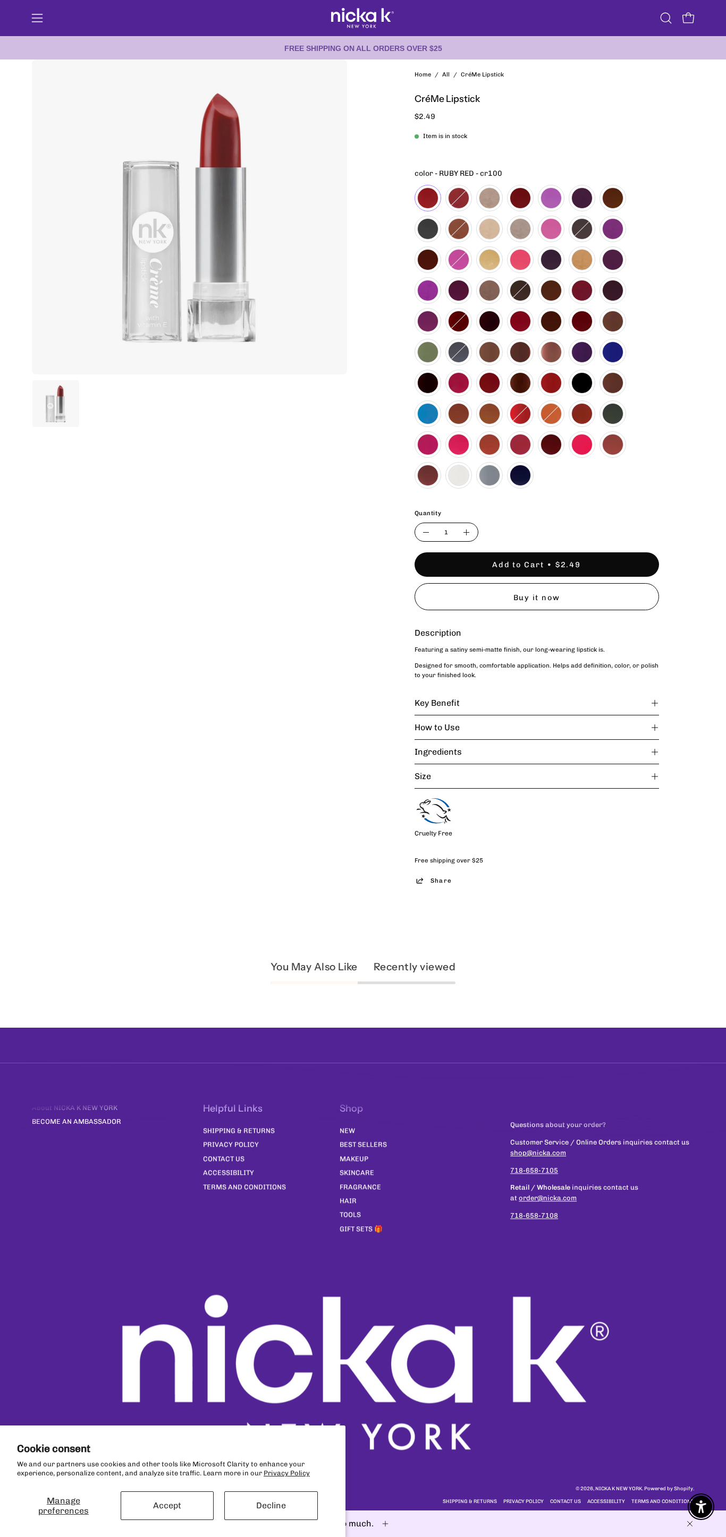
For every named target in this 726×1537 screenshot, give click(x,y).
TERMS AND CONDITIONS (244, 1186)
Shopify (683, 1488)
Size (423, 776)
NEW (347, 1130)
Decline (271, 1505)
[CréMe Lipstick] (56, 404)
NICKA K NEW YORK (618, 1488)
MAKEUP (354, 1159)
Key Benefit (437, 703)
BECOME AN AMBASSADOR (76, 1122)
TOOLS (350, 1214)
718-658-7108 (534, 1216)
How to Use (437, 727)
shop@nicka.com (538, 1153)
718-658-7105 (534, 1170)
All (446, 74)
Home (423, 74)
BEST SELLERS (363, 1144)
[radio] (428, 198)
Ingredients (438, 752)
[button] (666, 18)
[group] (363, 47)
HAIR (348, 1201)
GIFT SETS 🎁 (361, 1228)
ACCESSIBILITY (228, 1172)
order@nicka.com (548, 1198)
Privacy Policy (287, 1473)
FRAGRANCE (360, 1186)
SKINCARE (357, 1172)
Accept (167, 1505)
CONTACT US (223, 1159)
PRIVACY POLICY (231, 1144)
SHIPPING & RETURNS (239, 1130)
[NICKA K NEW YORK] (363, 18)
